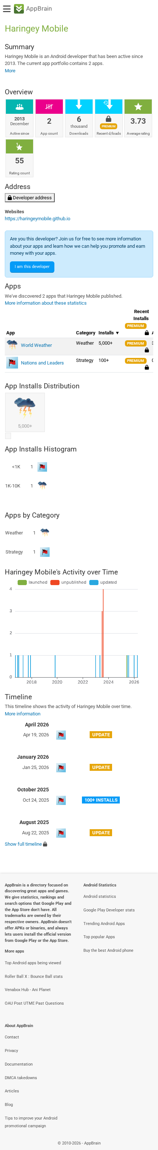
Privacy (11, 1050)
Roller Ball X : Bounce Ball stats (34, 976)
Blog (9, 1104)
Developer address (32, 197)
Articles (12, 1091)
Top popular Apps (99, 937)
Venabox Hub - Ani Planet (28, 989)
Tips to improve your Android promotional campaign (31, 1122)
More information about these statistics (46, 303)
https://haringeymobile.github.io (37, 218)
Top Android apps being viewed (33, 963)
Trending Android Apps (104, 923)
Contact (12, 1037)
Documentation (19, 1064)
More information (22, 714)
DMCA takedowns (21, 1077)
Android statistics (99, 896)
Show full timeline (23, 844)
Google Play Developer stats (109, 910)
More (10, 70)
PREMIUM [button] (135, 326)
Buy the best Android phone (108, 950)
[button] (147, 350)
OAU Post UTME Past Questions (34, 1003)
